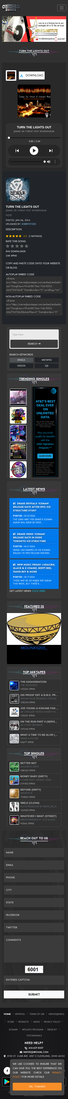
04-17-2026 (29, 577)
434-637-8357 (35, 1048)
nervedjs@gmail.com (35, 1052)
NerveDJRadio (56, 1014)
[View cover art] (11, 75)
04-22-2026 (29, 515)
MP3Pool (20, 1014)
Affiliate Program (32, 1029)
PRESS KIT (52, 1029)
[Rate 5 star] (26, 246)
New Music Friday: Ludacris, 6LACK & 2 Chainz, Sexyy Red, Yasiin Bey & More (34, 568)
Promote (23, 1022)
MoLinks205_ (34, 648)
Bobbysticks (29, 224)
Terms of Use (36, 1014)
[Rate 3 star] (17, 246)
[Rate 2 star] (12, 246)
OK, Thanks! (37, 1087)
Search (33, 344)
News (36, 1022)
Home (7, 1014)
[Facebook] (7, 1071)
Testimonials (34, 1035)
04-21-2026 (29, 546)
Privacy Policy (52, 1022)
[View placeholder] (17, 189)
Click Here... (39, 591)
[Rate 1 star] (7, 246)
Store (10, 1022)
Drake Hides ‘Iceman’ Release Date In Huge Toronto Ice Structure (29, 537)
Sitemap (13, 1029)
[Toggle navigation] (61, 8)
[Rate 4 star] (22, 246)
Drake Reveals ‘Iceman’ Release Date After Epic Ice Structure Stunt (32, 507)
